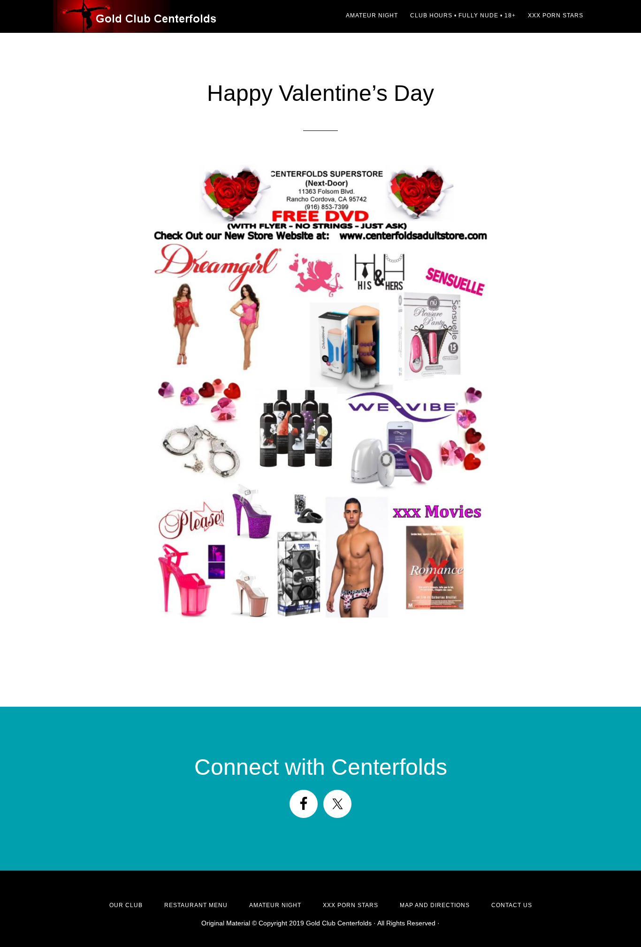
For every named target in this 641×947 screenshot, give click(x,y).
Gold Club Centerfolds (137, 16)
